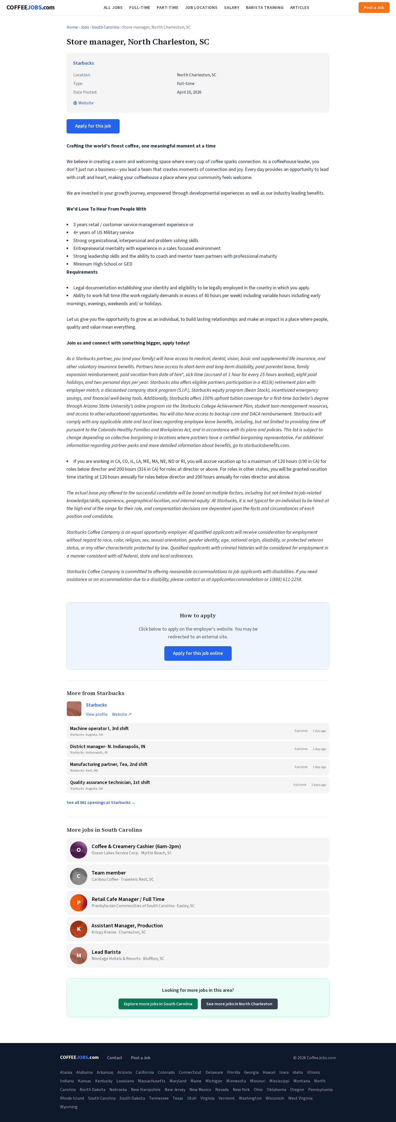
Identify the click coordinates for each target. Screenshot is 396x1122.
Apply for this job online (198, 653)
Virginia (207, 1098)
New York (241, 1090)
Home (72, 27)
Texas (178, 1098)
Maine (196, 1081)
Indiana (67, 1081)
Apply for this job (93, 126)
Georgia (251, 1072)
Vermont (226, 1098)
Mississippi (279, 1081)
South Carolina (105, 27)
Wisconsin (275, 1098)
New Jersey (175, 1090)
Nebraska (118, 1090)
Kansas (84, 1081)
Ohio (258, 1090)
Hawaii (269, 1072)
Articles (300, 8)
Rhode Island (72, 1098)
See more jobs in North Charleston (239, 1004)
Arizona (124, 1072)
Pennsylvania (320, 1090)
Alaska (66, 1072)
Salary (231, 8)
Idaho (298, 1072)
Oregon (297, 1090)
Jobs (85, 27)
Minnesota (236, 1081)
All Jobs (113, 8)
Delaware (214, 1072)
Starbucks (83, 63)
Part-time (167, 8)
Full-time (139, 8)
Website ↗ (121, 714)
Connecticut (190, 1072)
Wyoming (69, 1107)
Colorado (166, 1072)
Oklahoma (276, 1090)
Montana (301, 1081)
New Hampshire (146, 1090)
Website (85, 103)
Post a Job (374, 8)
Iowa (284, 1072)
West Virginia (300, 1098)
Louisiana (125, 1081)
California (145, 1072)
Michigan (214, 1081)
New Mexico (200, 1090)
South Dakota (132, 1098)
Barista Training (265, 8)
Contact (114, 1058)
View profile (97, 714)
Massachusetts (151, 1081)
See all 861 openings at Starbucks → (101, 803)
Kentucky (103, 1081)
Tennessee (159, 1098)
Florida (233, 1072)
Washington (250, 1098)
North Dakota (92, 1090)
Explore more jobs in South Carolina (158, 1004)
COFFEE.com (30, 7)
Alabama (84, 1072)
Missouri (257, 1081)
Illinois (313, 1072)
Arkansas (105, 1072)
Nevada (222, 1090)
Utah (191, 1098)
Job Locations (201, 8)
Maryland (177, 1081)
